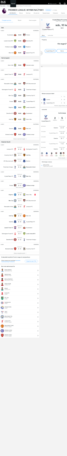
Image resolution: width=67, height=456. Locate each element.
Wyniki (13, 3)
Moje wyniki (53, 3)
